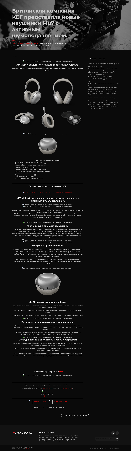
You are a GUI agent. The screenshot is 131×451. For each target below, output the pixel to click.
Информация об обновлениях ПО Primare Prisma (103, 68)
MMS (27, 448)
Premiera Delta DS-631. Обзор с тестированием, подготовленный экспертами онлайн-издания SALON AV (102, 93)
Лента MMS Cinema (31, 43)
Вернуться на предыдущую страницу (75, 415)
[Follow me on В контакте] (117, 433)
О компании (93, 448)
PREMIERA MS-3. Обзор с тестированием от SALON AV (103, 84)
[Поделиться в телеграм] (113, 433)
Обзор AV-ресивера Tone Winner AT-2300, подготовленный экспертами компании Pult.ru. (102, 98)
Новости (21, 43)
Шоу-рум (104, 448)
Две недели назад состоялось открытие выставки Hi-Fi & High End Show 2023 (103, 107)
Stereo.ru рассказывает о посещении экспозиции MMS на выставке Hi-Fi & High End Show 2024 (103, 88)
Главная (14, 43)
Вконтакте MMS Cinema (60, 401)
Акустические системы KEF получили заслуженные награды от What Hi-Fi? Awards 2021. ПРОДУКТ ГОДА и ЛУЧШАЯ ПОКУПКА (103, 72)
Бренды (99, 448)
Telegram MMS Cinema (39, 401)
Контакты (116, 448)
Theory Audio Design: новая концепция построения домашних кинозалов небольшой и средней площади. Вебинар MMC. (103, 64)
